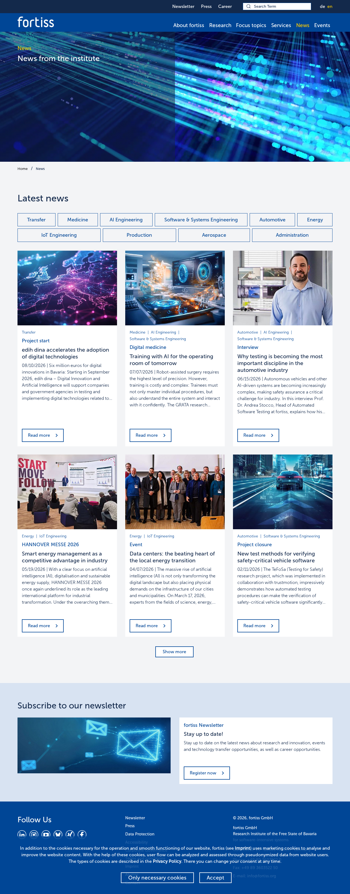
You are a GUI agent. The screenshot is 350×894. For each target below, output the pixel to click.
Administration (292, 235)
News (303, 25)
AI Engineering (126, 220)
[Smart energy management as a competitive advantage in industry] (67, 492)
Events (322, 25)
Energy (315, 220)
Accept (215, 878)
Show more (174, 651)
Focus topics (251, 25)
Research (220, 25)
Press (206, 6)
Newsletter (183, 6)
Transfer (36, 220)
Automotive (272, 220)
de (322, 6)
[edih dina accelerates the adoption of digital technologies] (67, 288)
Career (225, 6)
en (329, 6)
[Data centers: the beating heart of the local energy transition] (175, 492)
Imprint (242, 848)
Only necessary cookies (157, 878)
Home (23, 169)
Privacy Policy (167, 861)
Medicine (77, 220)
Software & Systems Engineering (201, 220)
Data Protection (139, 834)
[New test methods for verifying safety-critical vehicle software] (282, 492)
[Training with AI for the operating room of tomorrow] (175, 288)
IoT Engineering (59, 235)
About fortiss (188, 25)
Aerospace (214, 235)
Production (139, 235)
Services (281, 25)
